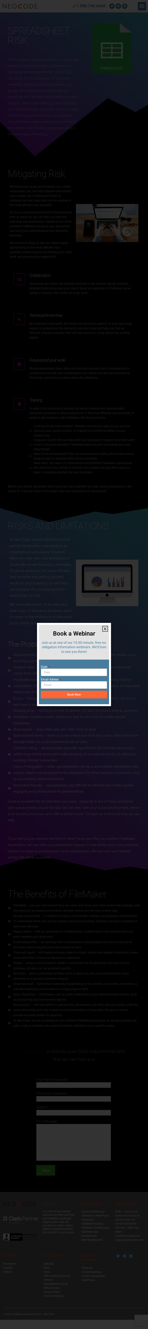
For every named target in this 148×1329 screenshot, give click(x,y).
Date (44, 666)
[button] (105, 629)
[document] (74, 664)
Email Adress (50, 679)
